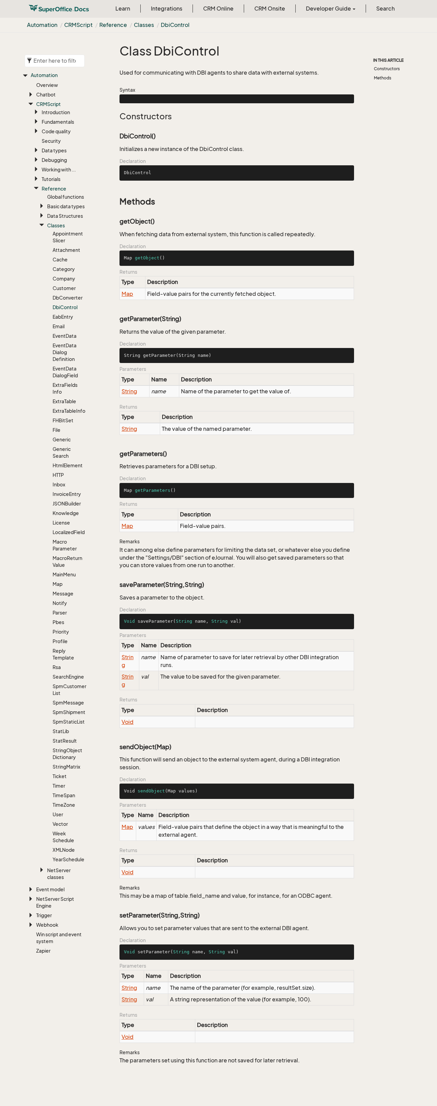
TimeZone (64, 805)
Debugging (54, 160)
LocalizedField (69, 532)
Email (59, 326)
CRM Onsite (269, 8)
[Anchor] (116, 116)
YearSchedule (68, 859)
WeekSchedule (63, 837)
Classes (144, 24)
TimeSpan (64, 795)
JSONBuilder (67, 503)
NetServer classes (59, 873)
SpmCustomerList (69, 689)
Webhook (47, 925)
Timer (59, 786)
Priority (61, 632)
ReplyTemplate (63, 654)
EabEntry (63, 317)
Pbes (58, 622)
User (58, 814)
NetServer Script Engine (55, 902)
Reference (113, 24)
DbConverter (68, 298)
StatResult (65, 741)
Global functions (65, 197)
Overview (47, 85)
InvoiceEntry (67, 494)
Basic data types (66, 206)
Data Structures (65, 216)
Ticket (60, 776)
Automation (42, 24)
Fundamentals (58, 122)
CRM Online (218, 8)
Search (385, 8)
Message (63, 593)
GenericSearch (62, 452)
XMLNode (64, 850)
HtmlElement (68, 465)
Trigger (44, 915)
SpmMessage (68, 703)
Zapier (43, 951)
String (129, 391)
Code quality (56, 131)
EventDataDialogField (65, 372)
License (61, 523)
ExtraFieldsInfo (65, 388)
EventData (64, 336)
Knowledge (66, 513)
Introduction (56, 112)
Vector (60, 824)
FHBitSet (63, 420)
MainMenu (64, 574)
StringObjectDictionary (67, 753)
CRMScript (78, 24)
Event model (50, 889)
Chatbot (46, 94)
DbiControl (175, 24)
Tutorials (51, 179)
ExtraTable (64, 401)
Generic (62, 439)
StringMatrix (66, 767)
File (56, 430)
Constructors (387, 68)
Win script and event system (59, 937)
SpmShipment (69, 712)
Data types (54, 150)
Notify (60, 603)
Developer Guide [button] (329, 8)
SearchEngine (68, 677)
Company (64, 279)
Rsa (57, 667)
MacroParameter (65, 545)
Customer (64, 288)
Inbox (59, 484)
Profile (60, 641)
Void (127, 721)
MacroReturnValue (67, 561)
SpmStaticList (69, 722)
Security (51, 141)
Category (64, 269)
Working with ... (59, 169)
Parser (60, 613)
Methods (382, 77)
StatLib (61, 731)
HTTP (58, 475)
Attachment (66, 250)
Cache (60, 259)
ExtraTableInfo (69, 411)
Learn (122, 8)
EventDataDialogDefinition (64, 352)
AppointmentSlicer (68, 237)
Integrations (166, 8)
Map (57, 584)
